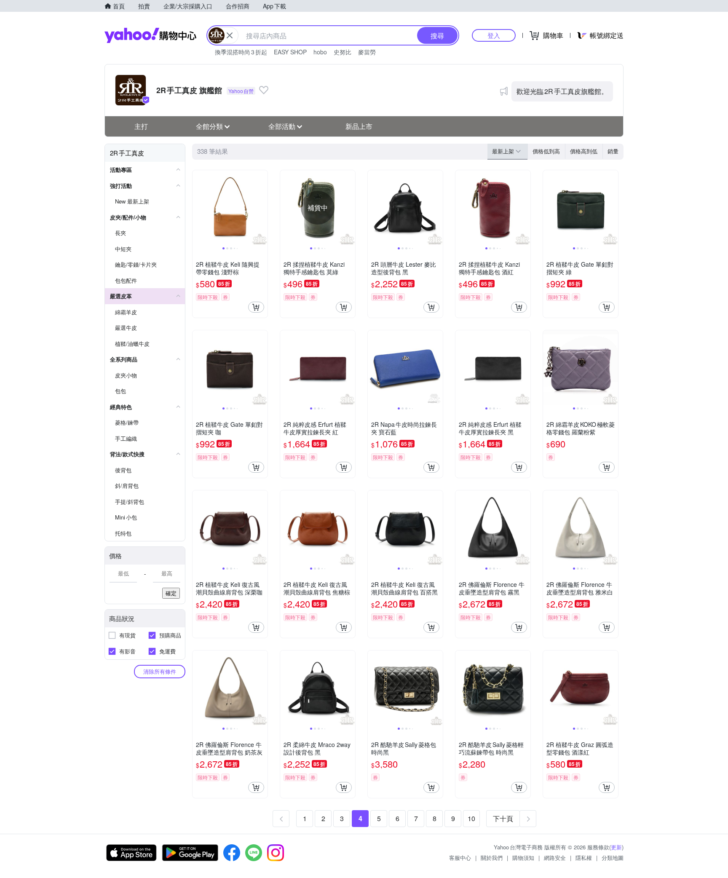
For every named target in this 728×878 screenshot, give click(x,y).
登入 (493, 35)
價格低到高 (546, 151)
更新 (616, 847)
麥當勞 (367, 52)
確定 (171, 593)
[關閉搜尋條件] (230, 35)
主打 (141, 126)
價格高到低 (583, 151)
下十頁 (503, 818)
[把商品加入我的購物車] (256, 307)
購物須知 (523, 858)
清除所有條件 (159, 671)
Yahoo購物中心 (150, 35)
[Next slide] (262, 207)
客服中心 (460, 858)
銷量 (613, 151)
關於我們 (492, 858)
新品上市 (358, 126)
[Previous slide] (198, 207)
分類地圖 (613, 858)
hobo (320, 52)
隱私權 (583, 858)
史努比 (342, 52)
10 (471, 818)
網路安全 (555, 858)
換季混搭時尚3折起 (241, 52)
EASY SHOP (290, 52)
